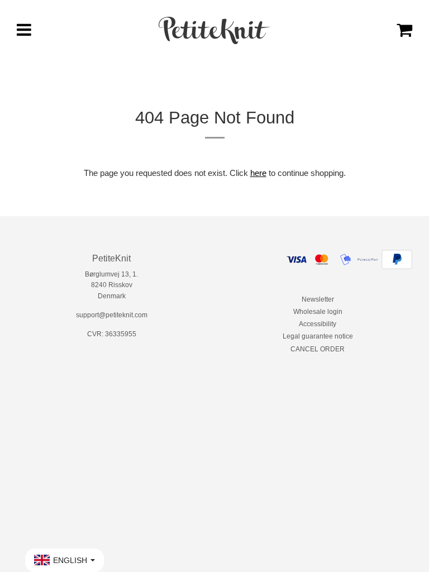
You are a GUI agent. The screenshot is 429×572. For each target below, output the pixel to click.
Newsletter (318, 299)
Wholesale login (317, 312)
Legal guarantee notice (318, 336)
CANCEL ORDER (317, 349)
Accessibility (317, 324)
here (258, 173)
